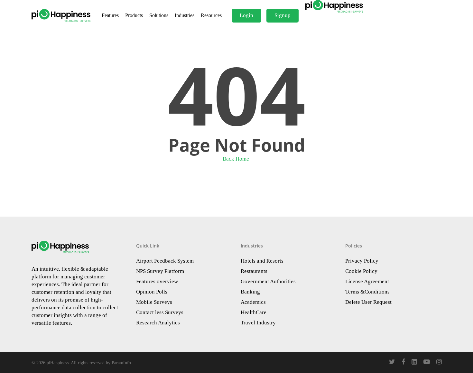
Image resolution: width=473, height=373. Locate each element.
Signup (282, 15)
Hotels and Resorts (262, 261)
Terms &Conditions (367, 292)
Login (246, 15)
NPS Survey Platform (160, 271)
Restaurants (254, 271)
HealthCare (253, 312)
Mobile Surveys (154, 302)
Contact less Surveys (159, 312)
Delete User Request (368, 302)
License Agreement (367, 281)
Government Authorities (268, 281)
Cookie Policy (361, 271)
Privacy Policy (361, 261)
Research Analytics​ (158, 323)
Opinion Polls (151, 292)
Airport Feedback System (165, 261)
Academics (253, 302)
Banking (250, 292)
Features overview (157, 281)
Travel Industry (258, 323)
